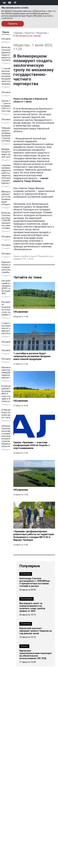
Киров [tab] (5, 32)
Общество (41, 33)
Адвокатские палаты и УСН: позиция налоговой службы (8, 267)
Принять (12, 23)
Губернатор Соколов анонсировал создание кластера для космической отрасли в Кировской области (8, 436)
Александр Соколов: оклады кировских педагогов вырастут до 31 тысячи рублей (10, 53)
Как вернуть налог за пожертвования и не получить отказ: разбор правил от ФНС (32, 607)
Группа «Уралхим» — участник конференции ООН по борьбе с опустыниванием (10, 106)
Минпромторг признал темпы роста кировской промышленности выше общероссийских (10, 198)
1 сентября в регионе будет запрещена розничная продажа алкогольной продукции (8, 76)
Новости (29, 33)
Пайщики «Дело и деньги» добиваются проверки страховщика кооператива (10, 134)
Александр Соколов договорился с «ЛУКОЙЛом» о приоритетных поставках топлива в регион (10, 220)
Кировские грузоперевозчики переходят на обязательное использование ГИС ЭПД (35, 655)
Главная (17, 33)
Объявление (7, 39)
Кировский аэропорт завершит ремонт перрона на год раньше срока (10, 372)
